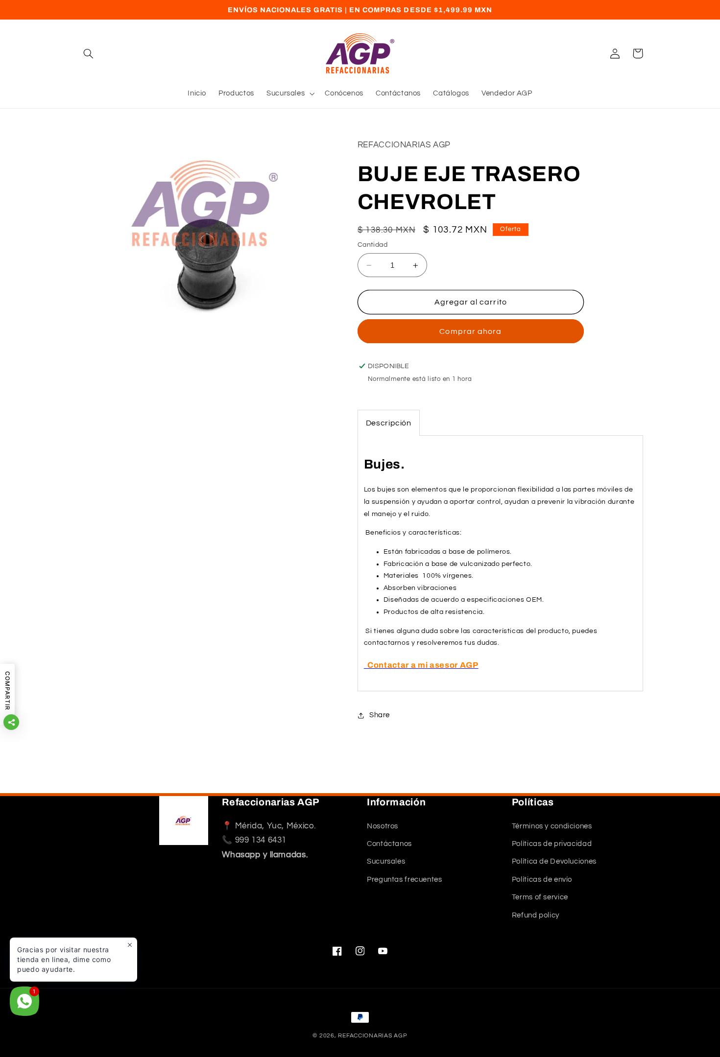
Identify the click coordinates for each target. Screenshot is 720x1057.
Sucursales (386, 862)
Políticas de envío (542, 879)
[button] (88, 53)
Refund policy (535, 915)
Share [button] (379, 715)
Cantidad (372, 245)
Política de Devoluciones (554, 862)
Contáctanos (389, 843)
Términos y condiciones (552, 826)
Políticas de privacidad (552, 843)
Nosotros (382, 826)
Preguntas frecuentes (404, 879)
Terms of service (540, 897)
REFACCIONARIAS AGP (372, 1035)
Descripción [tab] (388, 423)
